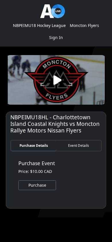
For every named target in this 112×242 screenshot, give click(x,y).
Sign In (56, 37)
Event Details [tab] (78, 145)
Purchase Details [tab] (34, 145)
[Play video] (56, 79)
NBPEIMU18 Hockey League (39, 25)
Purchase (37, 185)
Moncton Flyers (84, 25)
